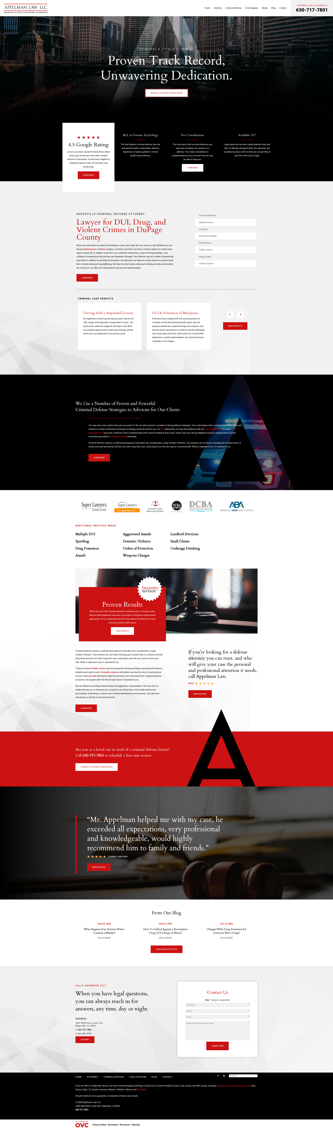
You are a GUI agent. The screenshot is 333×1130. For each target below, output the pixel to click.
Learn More (88, 175)
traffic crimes (98, 668)
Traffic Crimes (206, 250)
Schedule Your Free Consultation (166, 93)
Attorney (218, 8)
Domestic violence (109, 672)
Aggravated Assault (137, 534)
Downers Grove (242, 1086)
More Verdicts (235, 326)
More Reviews (200, 694)
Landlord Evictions (184, 534)
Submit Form (217, 1046)
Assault (80, 555)
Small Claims (179, 541)
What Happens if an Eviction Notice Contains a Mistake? (104, 931)
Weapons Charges (136, 555)
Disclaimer (113, 1125)
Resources (125, 1125)
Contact (282, 8)
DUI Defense (205, 243)
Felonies (203, 229)
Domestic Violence (137, 541)
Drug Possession (87, 548)
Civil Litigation (251, 8)
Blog (273, 8)
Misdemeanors (206, 222)
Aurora (229, 1086)
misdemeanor (89, 249)
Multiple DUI (85, 534)
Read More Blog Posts (166, 949)
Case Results (122, 631)
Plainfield (141, 1089)
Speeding (82, 541)
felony (102, 249)
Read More (104, 938)
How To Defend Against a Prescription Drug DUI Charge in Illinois (165, 931)
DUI (162, 429)
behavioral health (118, 436)
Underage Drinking (185, 548)
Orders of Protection (138, 548)
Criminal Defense (233, 8)
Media (265, 8)
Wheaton (221, 1086)
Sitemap (136, 1125)
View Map (85, 1040)
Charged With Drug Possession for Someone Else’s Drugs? (226, 931)
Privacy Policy (99, 1125)
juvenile (92, 676)
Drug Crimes (205, 257)
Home (207, 8)
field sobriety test (212, 429)
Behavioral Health (208, 236)
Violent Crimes (206, 263)
